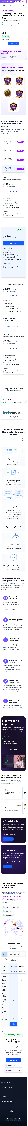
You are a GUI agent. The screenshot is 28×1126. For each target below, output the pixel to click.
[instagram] (15, 1119)
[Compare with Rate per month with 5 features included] (4, 954)
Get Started (13, 191)
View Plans (8, 839)
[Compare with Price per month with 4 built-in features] (22, 954)
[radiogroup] (13, 155)
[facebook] (7, 1119)
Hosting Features (13, 196)
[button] (13, 1)
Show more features (12, 222)
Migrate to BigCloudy (13, 527)
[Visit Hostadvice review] (13, 401)
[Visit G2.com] (13, 412)
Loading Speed (13, 211)
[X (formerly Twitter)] (11, 1119)
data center (14, 892)
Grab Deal (14, 43)
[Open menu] (23, 5)
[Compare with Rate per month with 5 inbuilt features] (10, 954)
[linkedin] (19, 1119)
